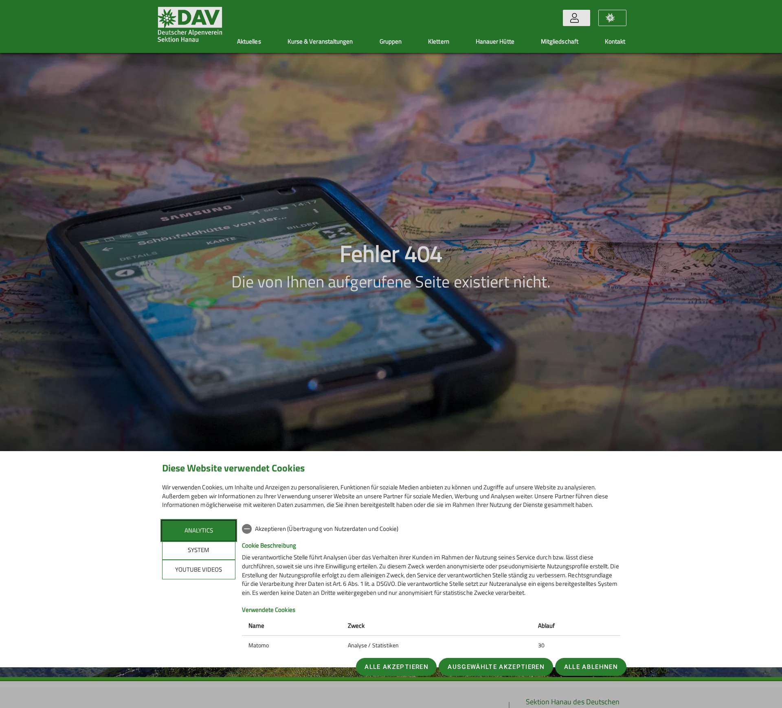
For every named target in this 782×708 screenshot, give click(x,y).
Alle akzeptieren (396, 667)
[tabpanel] (431, 588)
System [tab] (198, 550)
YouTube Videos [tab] (198, 569)
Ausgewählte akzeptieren (496, 667)
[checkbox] (431, 529)
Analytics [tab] (199, 530)
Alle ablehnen (591, 667)
